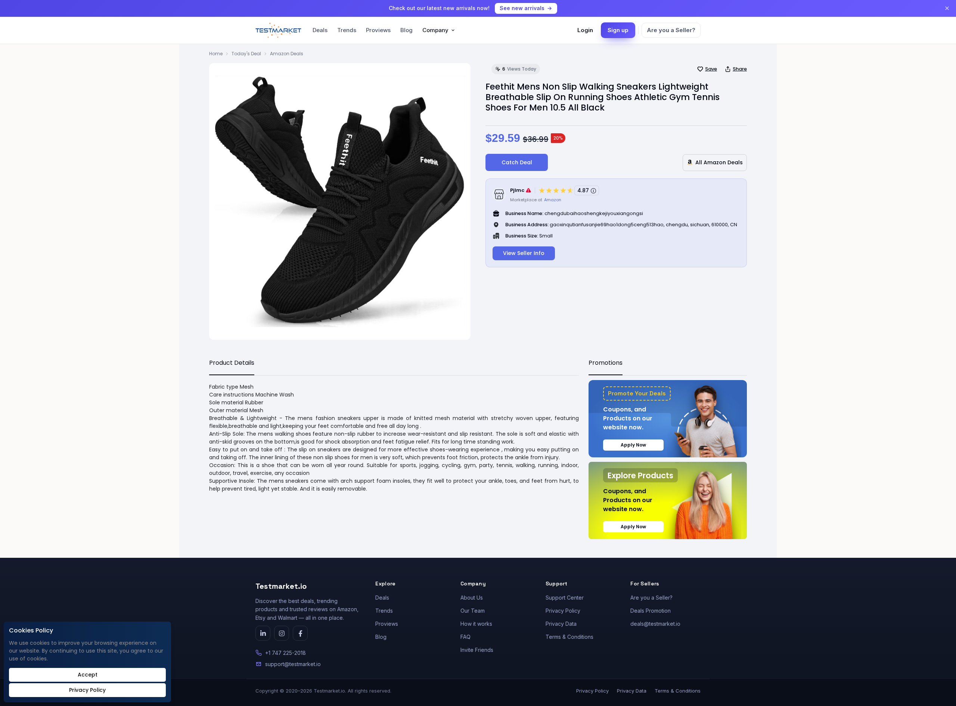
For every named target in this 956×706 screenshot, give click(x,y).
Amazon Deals (286, 53)
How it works (476, 624)
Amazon (552, 200)
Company (435, 30)
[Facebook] (300, 633)
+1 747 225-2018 (285, 653)
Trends (346, 30)
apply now (633, 445)
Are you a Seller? (671, 30)
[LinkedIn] (262, 633)
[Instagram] (281, 633)
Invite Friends (476, 650)
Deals (320, 30)
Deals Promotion (650, 610)
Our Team (472, 610)
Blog (406, 30)
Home (216, 53)
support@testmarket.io (293, 664)
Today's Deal (246, 53)
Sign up (618, 30)
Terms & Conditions (569, 637)
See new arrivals (522, 8)
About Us (471, 597)
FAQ (465, 637)
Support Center (565, 597)
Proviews (378, 30)
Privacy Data (561, 624)
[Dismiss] (947, 8)
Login (585, 30)
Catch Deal (517, 162)
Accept (87, 674)
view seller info (523, 253)
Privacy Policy (563, 610)
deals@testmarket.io (655, 624)
